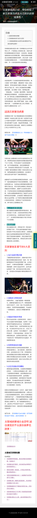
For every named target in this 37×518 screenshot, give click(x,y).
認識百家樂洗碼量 (14, 36)
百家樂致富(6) (11, 446)
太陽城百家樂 (10, 2)
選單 (34, 2)
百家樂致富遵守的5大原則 (16, 38)
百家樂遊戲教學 (12, 21)
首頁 (4, 21)
